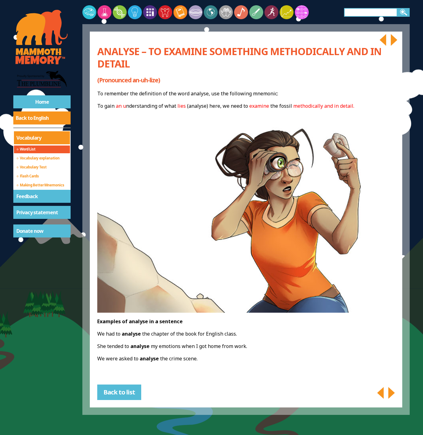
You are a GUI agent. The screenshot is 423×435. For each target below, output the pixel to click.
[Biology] (120, 12)
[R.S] (226, 12)
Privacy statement (37, 212)
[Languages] (196, 12)
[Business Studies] (287, 12)
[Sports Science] (271, 12)
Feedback (27, 196)
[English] (180, 12)
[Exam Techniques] (302, 12)
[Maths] (150, 12)
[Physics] (135, 12)
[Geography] (211, 12)
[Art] (256, 12)
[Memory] (89, 12)
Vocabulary (28, 137)
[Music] (241, 12)
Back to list (119, 392)
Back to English (32, 118)
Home (42, 101)
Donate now (29, 231)
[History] (165, 12)
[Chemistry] (104, 12)
